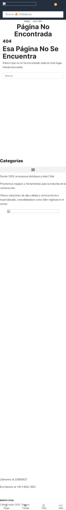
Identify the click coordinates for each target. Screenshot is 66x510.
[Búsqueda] (59, 14)
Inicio (27, 21)
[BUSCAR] (60, 76)
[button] (54, 5)
